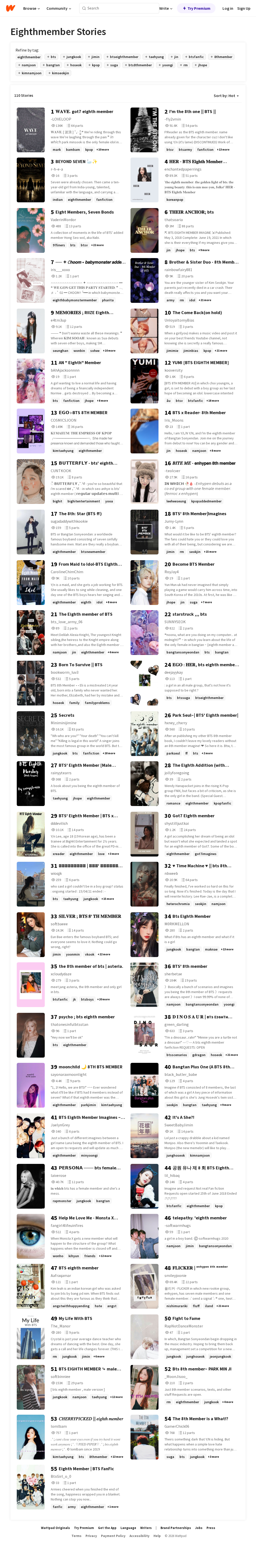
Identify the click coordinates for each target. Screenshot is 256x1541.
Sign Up (243, 8)
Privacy (91, 1536)
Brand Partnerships (175, 1528)
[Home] (10, 8)
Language (128, 1528)
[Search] (84, 8)
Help (157, 1536)
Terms (77, 1536)
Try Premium (199, 8)
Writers (146, 1528)
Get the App (107, 1528)
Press (210, 1528)
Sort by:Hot (224, 95)
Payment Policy (113, 1536)
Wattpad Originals (55, 1528)
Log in (227, 8)
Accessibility (140, 1536)
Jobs (198, 1528)
